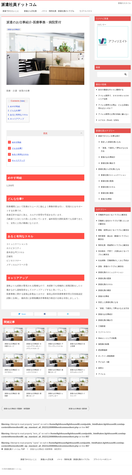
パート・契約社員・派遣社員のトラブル (58, 11)
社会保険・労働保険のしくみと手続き (113, 260)
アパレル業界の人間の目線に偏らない (113, 114)
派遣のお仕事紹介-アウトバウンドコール (55, 345)
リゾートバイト (85, 11)
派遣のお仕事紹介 (14, 29)
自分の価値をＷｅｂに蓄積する (110, 90)
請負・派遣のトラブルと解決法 (110, 266)
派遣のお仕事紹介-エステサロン (12, 371)
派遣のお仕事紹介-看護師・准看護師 (17, 409)
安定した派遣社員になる (111, 142)
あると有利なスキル (18, 115)
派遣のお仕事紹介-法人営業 (77, 345)
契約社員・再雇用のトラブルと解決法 (113, 245)
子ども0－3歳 (103, 362)
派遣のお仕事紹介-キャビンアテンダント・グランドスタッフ (34, 346)
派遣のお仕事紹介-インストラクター (33, 371)
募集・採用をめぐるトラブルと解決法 (113, 230)
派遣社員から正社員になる (109, 169)
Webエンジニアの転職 (107, 338)
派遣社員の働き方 (108, 163)
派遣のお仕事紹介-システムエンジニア (77, 371)
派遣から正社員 (30, 11)
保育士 (101, 368)
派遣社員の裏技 (107, 193)
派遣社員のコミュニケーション (113, 175)
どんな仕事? (14, 110)
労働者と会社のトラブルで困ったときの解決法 (113, 222)
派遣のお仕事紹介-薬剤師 (12, 395)
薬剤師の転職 (103, 344)
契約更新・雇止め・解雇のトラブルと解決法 (113, 237)
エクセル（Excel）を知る (108, 120)
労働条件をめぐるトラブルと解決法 (112, 215)
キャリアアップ (16, 119)
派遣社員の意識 (107, 181)
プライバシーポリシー (102, 459)
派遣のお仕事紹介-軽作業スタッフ (12, 345)
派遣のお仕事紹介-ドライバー (77, 395)
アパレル (101, 374)
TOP (14, 449)
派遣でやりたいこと (11, 11)
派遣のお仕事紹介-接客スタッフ (55, 371)
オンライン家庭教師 (106, 356)
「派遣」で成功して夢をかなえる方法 (114, 149)
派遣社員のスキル (108, 187)
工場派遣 (101, 326)
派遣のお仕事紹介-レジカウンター (55, 395)
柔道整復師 (102, 350)
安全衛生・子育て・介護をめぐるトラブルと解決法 (113, 252)
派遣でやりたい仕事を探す (109, 136)
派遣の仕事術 (106, 199)
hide (22, 101)
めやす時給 (14, 106)
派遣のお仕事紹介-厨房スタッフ (33, 395)
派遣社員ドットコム (19, 4)
